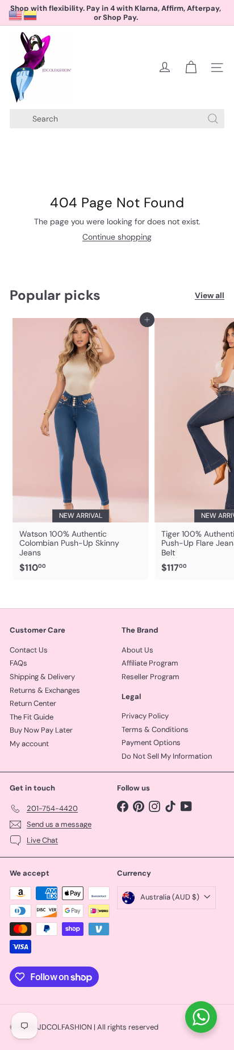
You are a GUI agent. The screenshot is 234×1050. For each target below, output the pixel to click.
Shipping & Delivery (42, 676)
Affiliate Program (150, 663)
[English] (16, 15)
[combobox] (117, 118)
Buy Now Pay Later (41, 730)
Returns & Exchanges (45, 690)
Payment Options (151, 742)
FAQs (18, 663)
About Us (137, 650)
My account (29, 743)
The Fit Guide (31, 717)
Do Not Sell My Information (167, 756)
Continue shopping (117, 237)
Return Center (33, 703)
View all (209, 295)
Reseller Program (150, 676)
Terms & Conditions (155, 729)
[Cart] (191, 67)
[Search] (213, 118)
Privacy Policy (145, 716)
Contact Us (29, 650)
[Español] (30, 15)
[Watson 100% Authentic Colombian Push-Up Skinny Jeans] (80, 449)
